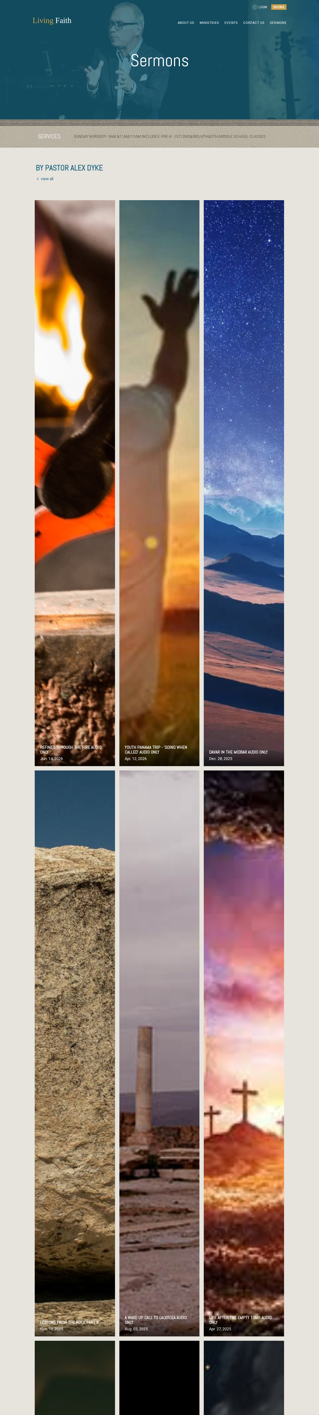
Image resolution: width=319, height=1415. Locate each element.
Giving (278, 7)
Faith (52, 20)
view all (47, 178)
